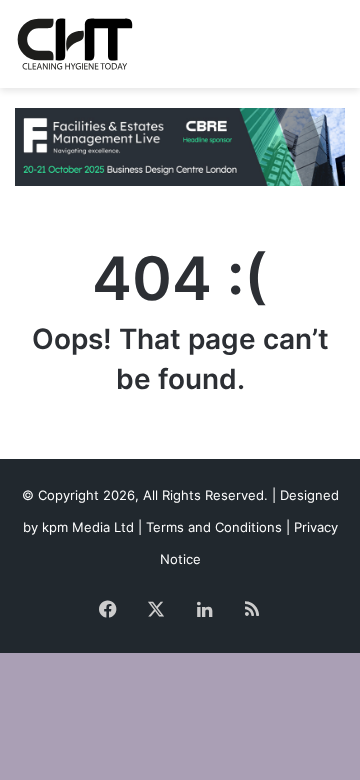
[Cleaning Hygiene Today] (74, 44)
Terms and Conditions (214, 527)
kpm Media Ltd (88, 527)
